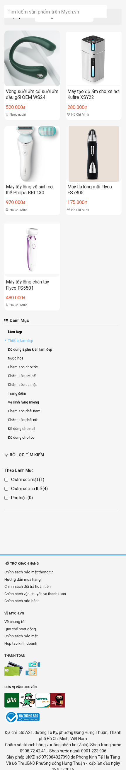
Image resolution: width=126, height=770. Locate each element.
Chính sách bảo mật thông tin (29, 572)
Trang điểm (17, 393)
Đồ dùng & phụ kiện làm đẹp (30, 349)
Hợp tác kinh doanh (20, 643)
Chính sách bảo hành (22, 601)
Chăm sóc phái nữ (22, 420)
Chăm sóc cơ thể (21, 376)
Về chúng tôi (14, 621)
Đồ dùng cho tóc (21, 437)
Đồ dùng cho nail (21, 429)
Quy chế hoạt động (20, 629)
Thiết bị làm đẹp (20, 341)
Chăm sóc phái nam (24, 411)
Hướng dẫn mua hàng (22, 579)
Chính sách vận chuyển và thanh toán (35, 594)
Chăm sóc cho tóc (23, 367)
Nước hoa (15, 358)
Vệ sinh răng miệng (23, 402)
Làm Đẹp (15, 332)
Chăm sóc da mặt (22, 385)
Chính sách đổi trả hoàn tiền (27, 586)
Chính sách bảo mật (21, 636)
